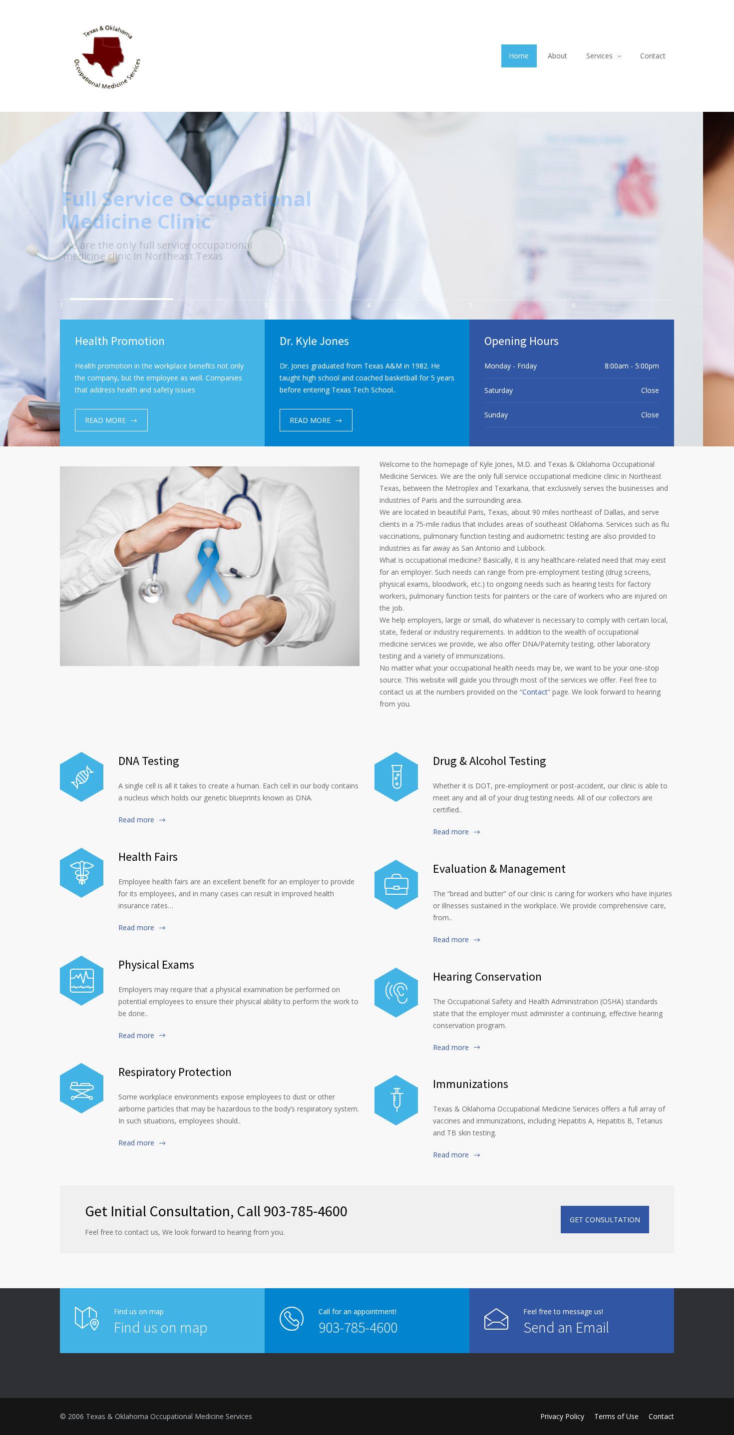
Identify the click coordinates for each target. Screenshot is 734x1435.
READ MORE (105, 420)
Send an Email (566, 1327)
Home (519, 55)
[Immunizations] (396, 1099)
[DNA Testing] (81, 776)
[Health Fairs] (81, 872)
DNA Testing (148, 760)
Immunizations (470, 1083)
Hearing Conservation (487, 976)
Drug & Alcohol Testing (489, 760)
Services (599, 55)
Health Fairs (148, 856)
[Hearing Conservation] (396, 992)
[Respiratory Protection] (81, 1088)
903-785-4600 (358, 1327)
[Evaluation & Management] (396, 884)
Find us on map (161, 1327)
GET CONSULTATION (605, 1219)
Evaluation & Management (499, 868)
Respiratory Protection (175, 1071)
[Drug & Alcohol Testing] (396, 776)
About (557, 55)
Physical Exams (156, 964)
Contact (653, 55)
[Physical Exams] (81, 980)
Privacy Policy (562, 1416)
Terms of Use (616, 1416)
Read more (136, 819)
